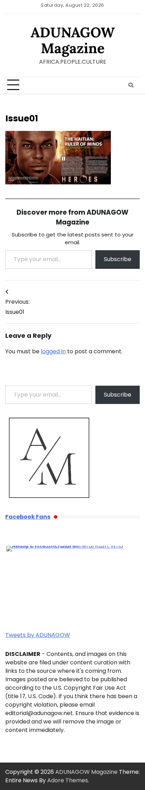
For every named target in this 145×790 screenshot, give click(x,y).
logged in (53, 351)
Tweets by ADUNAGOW (37, 635)
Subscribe (117, 259)
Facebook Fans (27, 516)
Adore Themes (67, 780)
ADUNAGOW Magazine (73, 40)
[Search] (131, 85)
